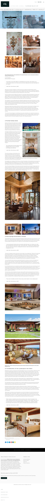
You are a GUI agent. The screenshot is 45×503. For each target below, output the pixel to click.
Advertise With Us (26, 459)
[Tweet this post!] (7, 442)
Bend (1, 9)
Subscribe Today (4, 492)
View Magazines (4, 494)
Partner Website (11, 17)
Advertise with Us (5, 497)
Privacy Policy (26, 460)
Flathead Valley (19, 9)
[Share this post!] (5, 442)
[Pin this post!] (11, 442)
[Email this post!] (15, 442)
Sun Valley (42, 9)
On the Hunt (8, 439)
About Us (25, 461)
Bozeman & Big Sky (9, 9)
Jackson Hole (28, 9)
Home (2, 489)
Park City (35, 9)
